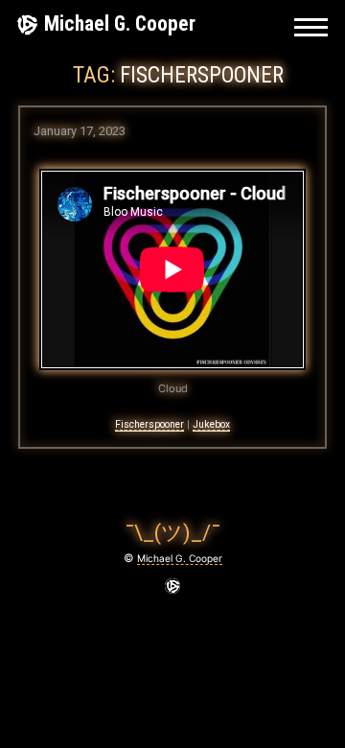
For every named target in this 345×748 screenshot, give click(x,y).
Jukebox (211, 424)
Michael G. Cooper (120, 23)
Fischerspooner (149, 424)
